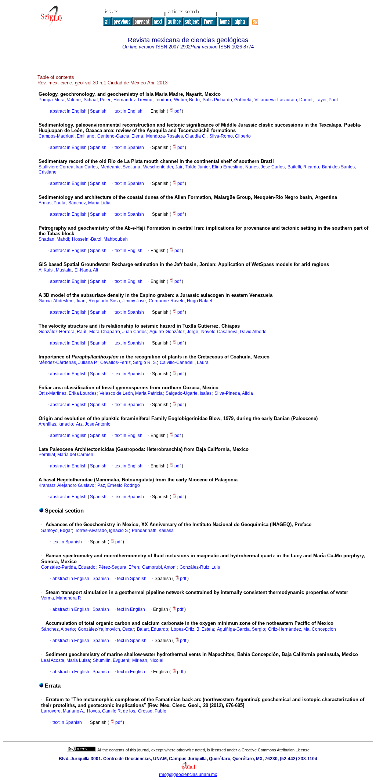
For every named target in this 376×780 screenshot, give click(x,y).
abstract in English (68, 111)
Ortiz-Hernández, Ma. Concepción (302, 629)
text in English (128, 111)
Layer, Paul (326, 99)
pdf (178, 111)
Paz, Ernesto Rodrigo (118, 485)
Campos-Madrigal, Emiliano (66, 136)
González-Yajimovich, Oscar (106, 629)
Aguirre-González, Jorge (173, 331)
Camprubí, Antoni (159, 567)
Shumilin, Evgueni (111, 660)
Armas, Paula (52, 202)
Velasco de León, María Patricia (131, 393)
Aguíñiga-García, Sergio (241, 629)
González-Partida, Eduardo (68, 567)
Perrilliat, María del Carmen (66, 454)
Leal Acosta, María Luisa (65, 660)
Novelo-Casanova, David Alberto (234, 331)
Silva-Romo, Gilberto (230, 136)
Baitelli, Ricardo (303, 167)
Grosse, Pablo (152, 711)
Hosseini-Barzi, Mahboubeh (100, 239)
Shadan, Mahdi (54, 239)
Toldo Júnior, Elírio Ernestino (213, 167)
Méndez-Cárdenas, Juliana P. (68, 362)
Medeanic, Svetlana (120, 167)
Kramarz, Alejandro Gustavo (66, 485)
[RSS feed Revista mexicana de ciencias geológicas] (255, 22)
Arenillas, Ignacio (56, 424)
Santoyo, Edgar (56, 530)
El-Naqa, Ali (86, 270)
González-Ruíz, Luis (200, 567)
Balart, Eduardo (152, 629)
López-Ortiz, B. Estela (192, 629)
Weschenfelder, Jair (162, 167)
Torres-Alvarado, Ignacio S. (102, 530)
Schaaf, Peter (97, 99)
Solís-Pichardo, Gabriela (227, 99)
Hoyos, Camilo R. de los (111, 711)
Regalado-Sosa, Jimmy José (117, 300)
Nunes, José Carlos (265, 167)
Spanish (97, 111)
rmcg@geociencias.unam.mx (188, 774)
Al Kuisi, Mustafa (55, 270)
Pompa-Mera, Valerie (60, 99)
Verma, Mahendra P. (61, 598)
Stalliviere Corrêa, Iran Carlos (68, 167)
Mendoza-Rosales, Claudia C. (176, 136)
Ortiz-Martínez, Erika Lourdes (68, 393)
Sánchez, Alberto (58, 629)
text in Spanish (129, 147)
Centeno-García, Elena (120, 136)
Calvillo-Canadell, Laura (184, 362)
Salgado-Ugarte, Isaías (189, 393)
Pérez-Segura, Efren (118, 567)
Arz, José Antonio (93, 424)
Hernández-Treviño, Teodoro (142, 99)
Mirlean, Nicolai (147, 660)
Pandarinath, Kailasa (153, 530)
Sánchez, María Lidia (89, 202)
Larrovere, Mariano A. (62, 711)
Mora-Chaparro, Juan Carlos (118, 331)
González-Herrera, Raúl (62, 331)
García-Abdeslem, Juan (62, 300)
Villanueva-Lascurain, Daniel (283, 99)
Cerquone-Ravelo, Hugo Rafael (180, 300)
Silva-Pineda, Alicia (233, 393)
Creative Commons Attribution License (276, 750)
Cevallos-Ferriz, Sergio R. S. (128, 362)
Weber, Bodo (187, 99)
